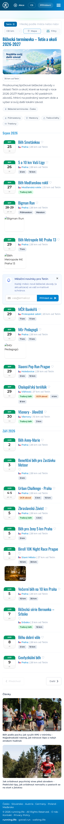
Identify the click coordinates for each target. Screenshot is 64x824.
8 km (22, 401)
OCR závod (41, 396)
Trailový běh (26, 192)
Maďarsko (8, 807)
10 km (32, 172)
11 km (32, 319)
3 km (38, 421)
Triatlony (12, 123)
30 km (33, 562)
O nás (54, 811)
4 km (54, 396)
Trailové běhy (52, 118)
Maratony (33, 118)
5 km (22, 172)
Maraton (40, 212)
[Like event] (42, 142)
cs (31, 5)
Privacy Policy (22, 815)
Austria (29, 803)
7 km (22, 249)
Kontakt (7, 815)
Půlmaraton (26, 212)
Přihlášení (45, 5)
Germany (40, 803)
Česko (6, 803)
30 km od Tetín (11, 78)
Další (52, 681)
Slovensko (17, 803)
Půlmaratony (14, 118)
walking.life (38, 819)
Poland (52, 803)
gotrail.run (25, 819)
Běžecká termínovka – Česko (22, 109)
